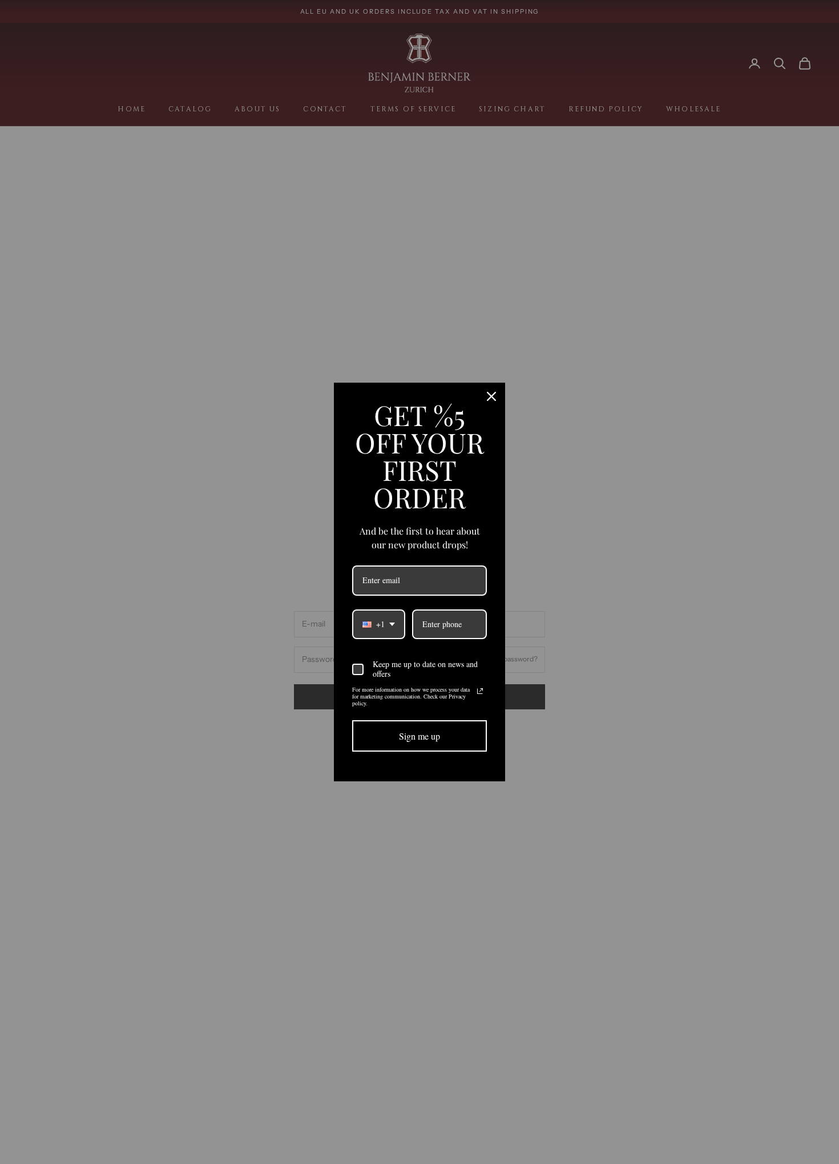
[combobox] (378, 624)
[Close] (491, 396)
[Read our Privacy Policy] (480, 691)
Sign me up (419, 736)
